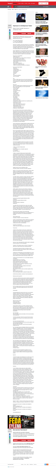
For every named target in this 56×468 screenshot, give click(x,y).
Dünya (29, 3)
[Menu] (39, 3)
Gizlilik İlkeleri (31, 464)
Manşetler (10, 0)
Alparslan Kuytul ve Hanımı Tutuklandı (22, 6)
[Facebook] (9, 30)
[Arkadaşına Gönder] (9, 35)
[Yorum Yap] (9, 38)
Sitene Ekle (20, 0)
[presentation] (10, 6)
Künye (25, 464)
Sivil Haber (33, 3)
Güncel (22, 3)
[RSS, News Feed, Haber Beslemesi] (47, 464)
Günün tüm (45, 6)
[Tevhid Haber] (12, 3)
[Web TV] (46, 0)
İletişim (28, 464)
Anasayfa (22, 464)
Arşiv (17, 0)
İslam (19, 3)
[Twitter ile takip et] (45, 464)
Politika (26, 3)
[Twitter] (9, 31)
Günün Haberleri (14, 0)
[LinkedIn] (9, 32)
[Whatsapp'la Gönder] (9, 34)
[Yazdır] (9, 37)
